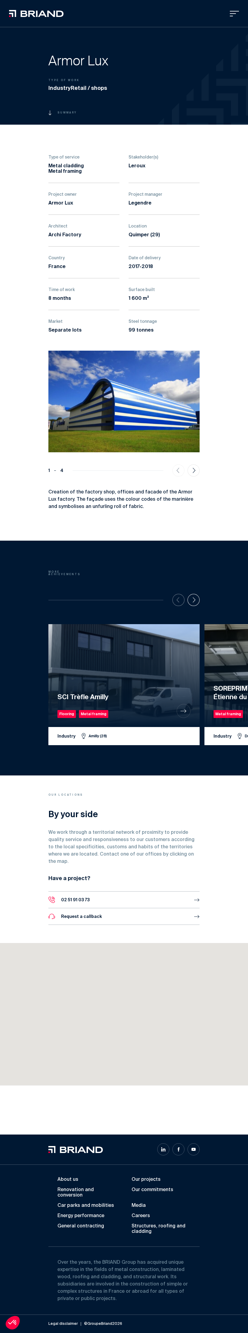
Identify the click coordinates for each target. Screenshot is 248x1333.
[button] (109, 1042)
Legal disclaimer (63, 1324)
